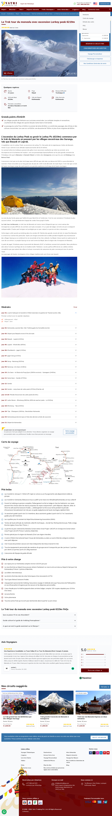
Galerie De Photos (49, 760)
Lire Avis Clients (26, 758)
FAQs (22, 765)
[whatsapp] (4, 812)
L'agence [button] (75, 9)
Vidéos (23, 760)
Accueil (3, 13)
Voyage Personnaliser (95, 54)
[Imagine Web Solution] (30, 811)
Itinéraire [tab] (86, 15)
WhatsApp (38, 785)
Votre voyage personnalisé (69, 432)
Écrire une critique (94, 670)
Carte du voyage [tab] (88, 18)
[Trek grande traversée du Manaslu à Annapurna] (56, 703)
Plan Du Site (47, 765)
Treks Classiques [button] (48, 9)
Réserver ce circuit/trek (95, 44)
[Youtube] (108, 753)
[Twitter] (94, 753)
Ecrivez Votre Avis (49, 755)
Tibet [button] (21, 9)
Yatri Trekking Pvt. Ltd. (40, 809)
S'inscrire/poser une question (95, 48)
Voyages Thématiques (28, 752)
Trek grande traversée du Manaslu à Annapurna (54, 718)
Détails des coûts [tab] (88, 22)
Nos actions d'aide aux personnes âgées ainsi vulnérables (54, 768)
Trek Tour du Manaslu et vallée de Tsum (42, 13)
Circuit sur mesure (99, 737)
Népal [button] (3, 9)
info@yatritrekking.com (62, 783)
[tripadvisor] (85, 678)
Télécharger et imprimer (95, 59)
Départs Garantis (33, 9)
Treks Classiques (25, 13)
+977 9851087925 (31, 783)
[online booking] (96, 802)
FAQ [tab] (84, 25)
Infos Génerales (71, 752)
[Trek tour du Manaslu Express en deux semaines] (93, 703)
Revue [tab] (85, 29)
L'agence (23, 755)
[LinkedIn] (101, 753)
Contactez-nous (104, 3)
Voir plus (104, 687)
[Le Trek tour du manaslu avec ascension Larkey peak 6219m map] (39, 483)
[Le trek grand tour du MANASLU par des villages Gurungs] (18, 703)
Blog (83, 9)
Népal (17, 13)
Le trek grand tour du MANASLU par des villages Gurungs (17, 718)
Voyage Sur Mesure (72, 758)
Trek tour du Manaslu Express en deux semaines (92, 718)
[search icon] (110, 9)
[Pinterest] (104, 753)
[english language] (95, 3)
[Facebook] (90, 753)
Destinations (10, 13)
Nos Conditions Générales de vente (95, 63)
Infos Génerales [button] (63, 9)
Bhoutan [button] (12, 9)
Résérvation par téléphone (84, 3)
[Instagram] (97, 753)
